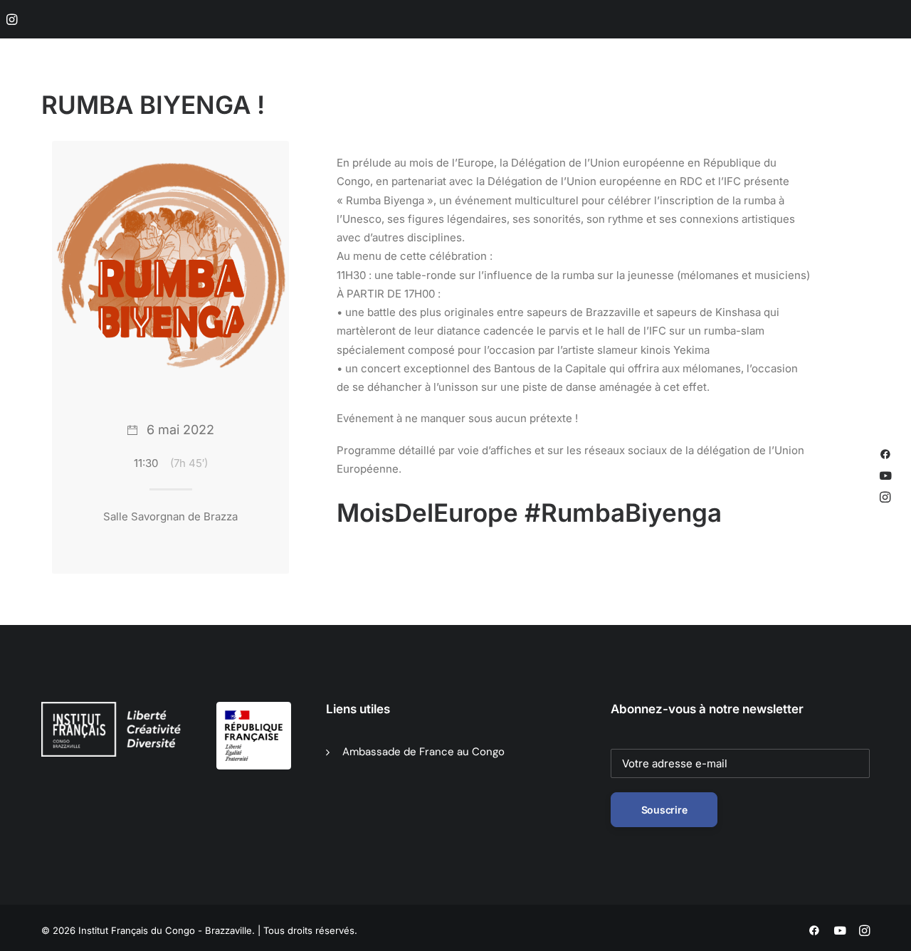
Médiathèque (483, 86)
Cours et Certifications (592, 86)
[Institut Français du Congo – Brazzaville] (113, 86)
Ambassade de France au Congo (423, 752)
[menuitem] (11, 19)
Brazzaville (300, 86)
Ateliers (690, 86)
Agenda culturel (388, 86)
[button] (11, 19)
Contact (850, 86)
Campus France (770, 86)
